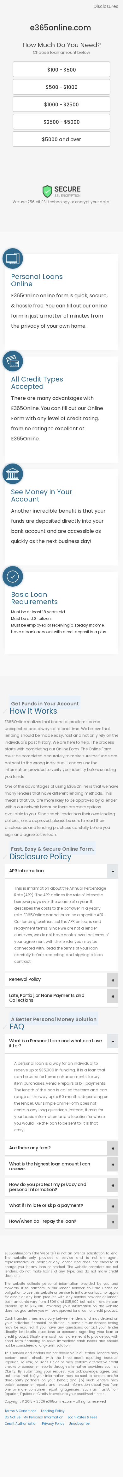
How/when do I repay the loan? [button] (42, 1221)
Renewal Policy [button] (25, 979)
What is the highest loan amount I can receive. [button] (49, 1166)
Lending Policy (53, 1411)
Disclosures (106, 6)
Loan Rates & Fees (82, 1417)
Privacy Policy (53, 1423)
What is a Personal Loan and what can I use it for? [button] (55, 1043)
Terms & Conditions (21, 1411)
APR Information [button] (26, 871)
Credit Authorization (21, 1423)
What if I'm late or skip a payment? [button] (46, 1205)
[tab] (61, 871)
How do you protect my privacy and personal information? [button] (47, 1186)
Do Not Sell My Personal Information (34, 1417)
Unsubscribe (79, 1423)
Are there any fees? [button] (30, 1148)
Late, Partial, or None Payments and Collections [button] (46, 997)
